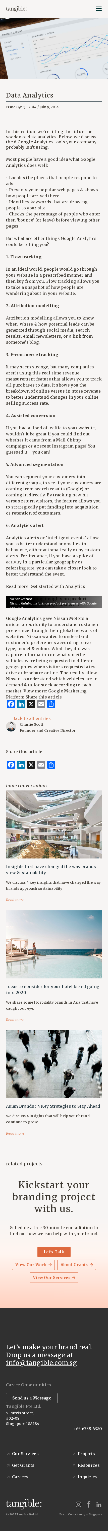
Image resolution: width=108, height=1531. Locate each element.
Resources (89, 1465)
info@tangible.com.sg (41, 1363)
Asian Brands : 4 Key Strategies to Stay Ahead (53, 1106)
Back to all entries (31, 718)
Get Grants (23, 1465)
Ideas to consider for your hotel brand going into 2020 (52, 989)
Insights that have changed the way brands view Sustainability (51, 869)
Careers (20, 1476)
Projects (86, 1453)
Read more (15, 900)
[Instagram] (78, 1504)
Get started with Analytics (58, 586)
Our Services (25, 1453)
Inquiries (87, 1476)
